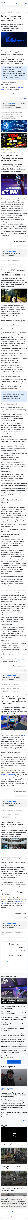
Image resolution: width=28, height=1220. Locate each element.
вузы (3, 932)
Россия (16, 684)
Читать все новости (14, 1062)
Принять (14, 1212)
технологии (10, 810)
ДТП (14, 9)
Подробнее (14, 1217)
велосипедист (15, 114)
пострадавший (6, 114)
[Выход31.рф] (14, 140)
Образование (16, 814)
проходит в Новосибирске (8, 774)
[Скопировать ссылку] (25, 98)
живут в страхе (20, 660)
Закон (14, 264)
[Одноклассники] (21, 98)
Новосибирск (18, 116)
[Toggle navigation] (25, 3)
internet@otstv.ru (20, 950)
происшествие (5, 112)
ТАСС (23, 736)
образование (9, 932)
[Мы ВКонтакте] (14, 126)
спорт (8, 260)
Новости (9, 9)
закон (10, 684)
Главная (3, 9)
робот (3, 810)
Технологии (16, 688)
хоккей (3, 260)
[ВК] (17, 98)
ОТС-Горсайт (17, 107)
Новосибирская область (8, 118)
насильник (4, 684)
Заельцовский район (7, 116)
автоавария (18, 112)
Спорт (14, 149)
